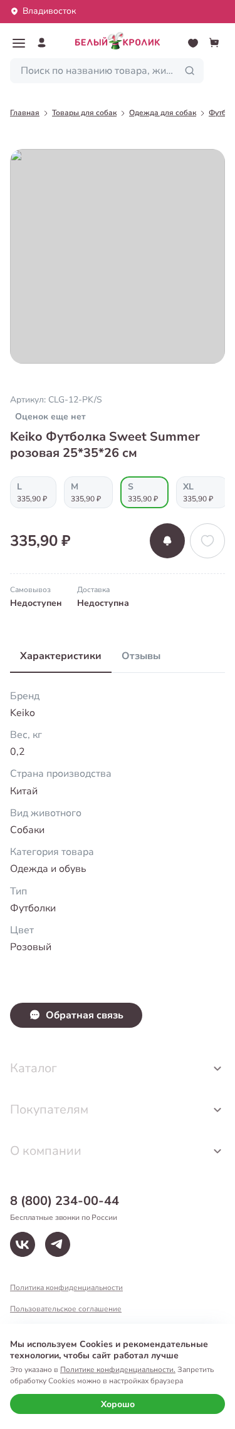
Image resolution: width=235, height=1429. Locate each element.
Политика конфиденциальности (66, 1288)
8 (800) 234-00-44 (64, 1200)
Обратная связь (84, 1015)
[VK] (22, 1244)
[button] (19, 43)
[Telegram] (57, 1244)
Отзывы (141, 656)
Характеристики (61, 656)
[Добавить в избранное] (207, 540)
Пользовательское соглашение (66, 1309)
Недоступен (36, 603)
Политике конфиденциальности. (117, 1370)
